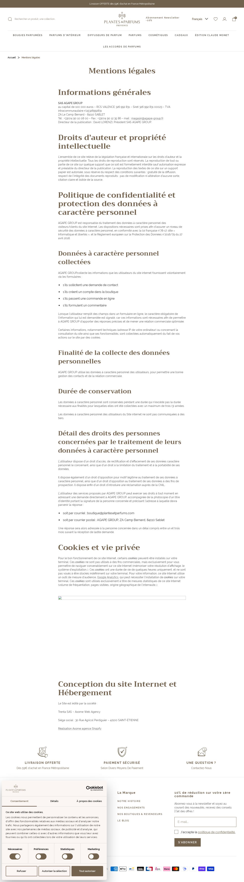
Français (197, 19)
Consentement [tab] (19, 801)
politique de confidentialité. (216, 832)
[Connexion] (224, 19)
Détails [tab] (54, 801)
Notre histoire (128, 801)
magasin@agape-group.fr (147, 118)
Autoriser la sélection (54, 871)
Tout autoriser (87, 871)
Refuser (21, 871)
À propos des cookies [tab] (89, 801)
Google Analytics (107, 577)
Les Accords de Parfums (122, 46)
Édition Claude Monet (212, 35)
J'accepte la (208, 832)
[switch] (41, 856)
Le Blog (123, 820)
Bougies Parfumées (28, 35)
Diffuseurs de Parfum (105, 35)
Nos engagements (131, 807)
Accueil (12, 57)
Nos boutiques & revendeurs (139, 814)
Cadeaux (181, 35)
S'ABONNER (187, 842)
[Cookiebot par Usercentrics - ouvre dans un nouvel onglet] (86, 788)
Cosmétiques (158, 35)
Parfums (135, 35)
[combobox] (200, 19)
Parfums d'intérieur (65, 35)
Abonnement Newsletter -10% (162, 19)
